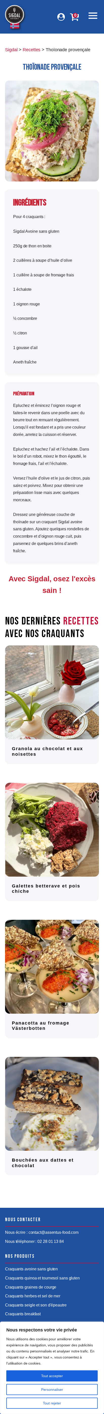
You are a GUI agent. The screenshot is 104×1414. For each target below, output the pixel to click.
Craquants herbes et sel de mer (32, 1296)
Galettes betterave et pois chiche (46, 888)
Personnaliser (52, 1389)
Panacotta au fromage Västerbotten (40, 1025)
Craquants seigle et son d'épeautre (36, 1305)
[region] (52, 1368)
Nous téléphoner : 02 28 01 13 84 (34, 1241)
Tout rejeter (52, 1403)
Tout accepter (52, 1376)
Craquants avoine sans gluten (31, 1269)
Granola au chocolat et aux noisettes (47, 751)
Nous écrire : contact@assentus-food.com (42, 1232)
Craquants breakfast (23, 1314)
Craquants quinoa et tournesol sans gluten (42, 1278)
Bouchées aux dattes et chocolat (43, 1163)
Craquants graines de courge (30, 1287)
